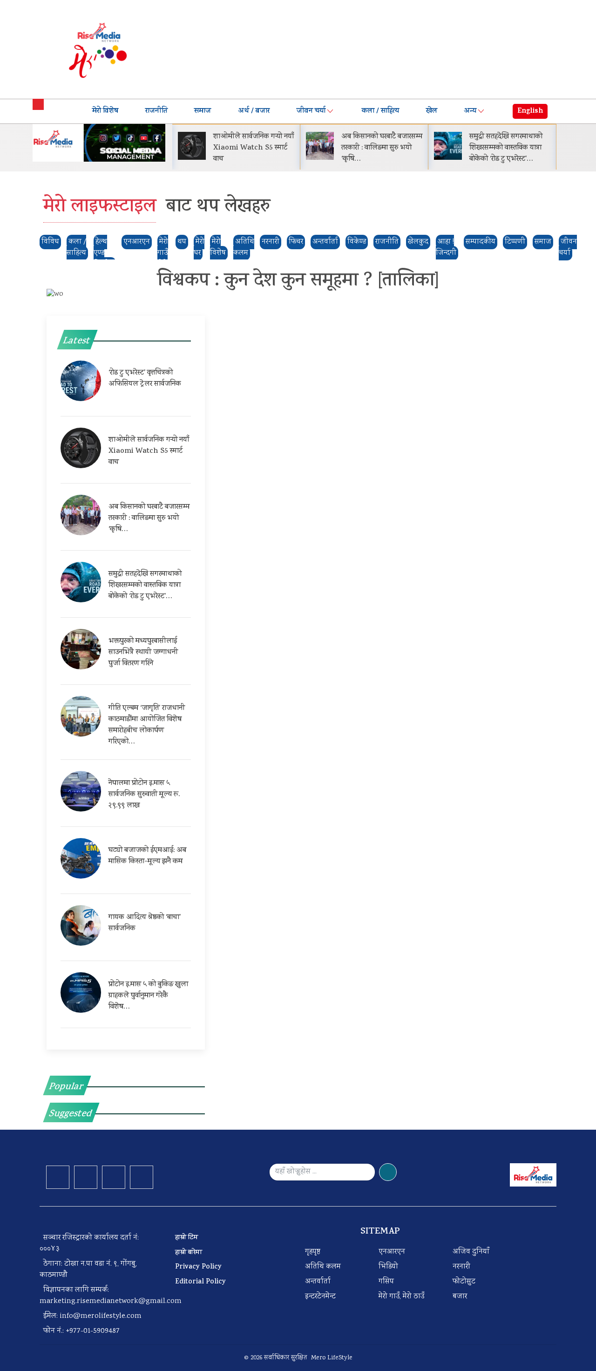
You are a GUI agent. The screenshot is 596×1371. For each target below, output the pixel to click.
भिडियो (388, 1267)
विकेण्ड (356, 242)
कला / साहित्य (380, 111)
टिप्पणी (515, 242)
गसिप (386, 1281)
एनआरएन (136, 242)
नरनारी (270, 242)
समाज (202, 111)
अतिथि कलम (323, 1267)
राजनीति (156, 111)
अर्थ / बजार (254, 111)
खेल (431, 111)
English (530, 111)
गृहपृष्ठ (312, 1252)
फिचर (296, 242)
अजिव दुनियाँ (471, 1252)
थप (181, 242)
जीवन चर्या (311, 111)
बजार (460, 1296)
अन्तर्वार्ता (325, 242)
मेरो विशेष (105, 111)
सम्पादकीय (480, 242)
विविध (50, 242)
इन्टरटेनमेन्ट (320, 1296)
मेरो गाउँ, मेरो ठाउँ (401, 1296)
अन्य (470, 111)
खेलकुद (418, 242)
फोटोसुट (464, 1281)
